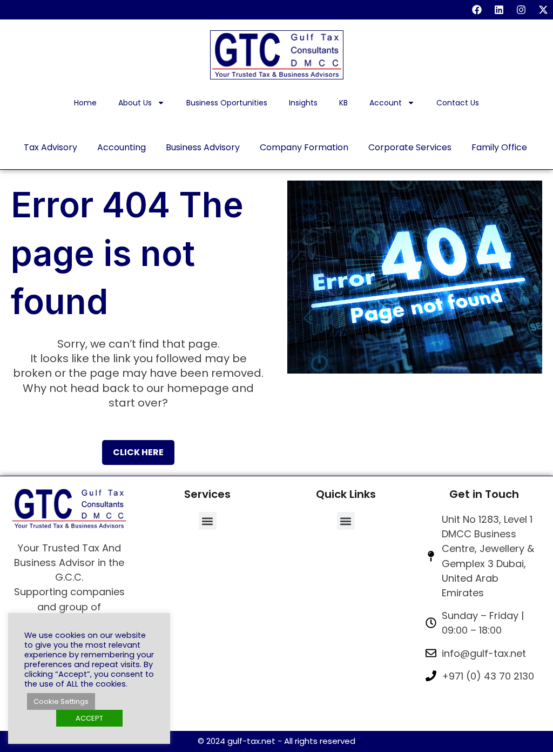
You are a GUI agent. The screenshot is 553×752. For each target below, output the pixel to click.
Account (385, 102)
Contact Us (457, 102)
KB (343, 102)
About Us (135, 102)
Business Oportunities (226, 102)
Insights (303, 102)
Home (85, 102)
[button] (208, 521)
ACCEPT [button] (89, 718)
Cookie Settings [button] (61, 701)
